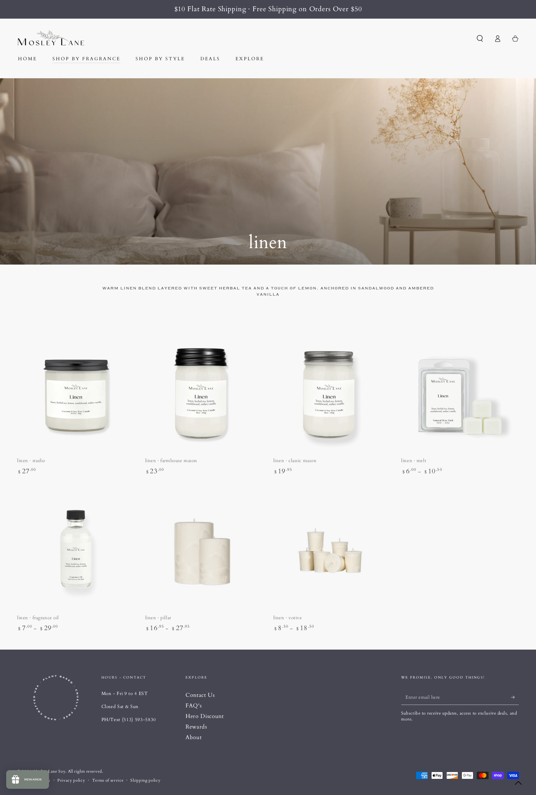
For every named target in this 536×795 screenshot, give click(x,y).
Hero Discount (204, 716)
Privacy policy (71, 780)
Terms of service (108, 780)
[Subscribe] (515, 697)
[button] (480, 38)
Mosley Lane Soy (49, 771)
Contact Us (200, 695)
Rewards (196, 726)
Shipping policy (145, 780)
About (193, 737)
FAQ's (193, 705)
